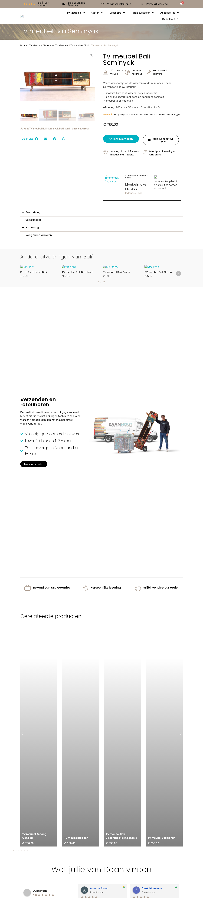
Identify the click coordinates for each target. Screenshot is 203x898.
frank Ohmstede (152, 888)
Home (23, 45)
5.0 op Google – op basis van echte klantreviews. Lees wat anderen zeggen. (147, 114)
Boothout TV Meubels (56, 45)
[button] (24, 79)
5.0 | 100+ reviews (43, 3)
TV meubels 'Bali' (79, 45)
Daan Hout (40, 890)
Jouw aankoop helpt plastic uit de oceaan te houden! (165, 185)
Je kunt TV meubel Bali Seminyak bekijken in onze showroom (55, 128)
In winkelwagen (123, 138)
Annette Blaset (99, 888)
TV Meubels (35, 45)
